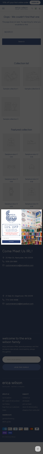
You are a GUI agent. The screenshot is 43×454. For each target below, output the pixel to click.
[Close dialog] (40, 211)
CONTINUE (11, 241)
